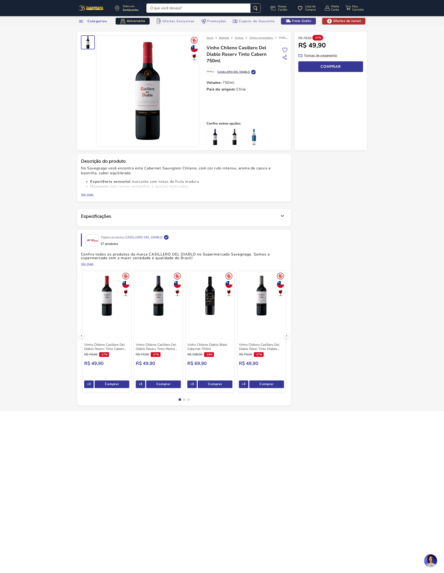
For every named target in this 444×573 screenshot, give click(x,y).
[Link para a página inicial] (210, 38)
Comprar (112, 384)
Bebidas (224, 38)
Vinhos (239, 38)
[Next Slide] (286, 335)
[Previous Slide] (81, 335)
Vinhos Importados (261, 38)
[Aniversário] (91, 8)
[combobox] (203, 8)
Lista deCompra (310, 8)
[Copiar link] (285, 57)
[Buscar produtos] (255, 8)
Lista (284, 49)
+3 (89, 384)
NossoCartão (282, 8)
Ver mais (87, 194)
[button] (180, 399)
